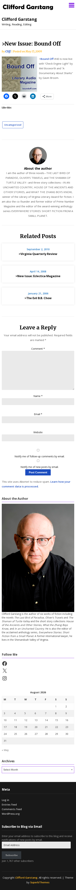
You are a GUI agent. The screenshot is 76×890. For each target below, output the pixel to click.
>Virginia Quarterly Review (38, 254)
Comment (38, 348)
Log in (5, 800)
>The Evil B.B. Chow (38, 298)
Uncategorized (12, 124)
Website (38, 432)
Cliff (8, 51)
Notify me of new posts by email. (40, 467)
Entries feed (9, 804)
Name (38, 396)
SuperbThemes (39, 882)
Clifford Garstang (19, 19)
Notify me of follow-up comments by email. (39, 456)
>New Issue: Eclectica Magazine (38, 276)
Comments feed (12, 809)
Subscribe (11, 855)
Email (38, 414)
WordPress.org (11, 813)
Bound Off (47, 59)
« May (5, 750)
